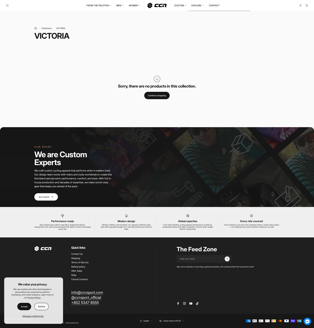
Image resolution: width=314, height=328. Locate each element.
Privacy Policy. (34, 297)
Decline (41, 306)
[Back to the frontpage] (35, 28)
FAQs (73, 275)
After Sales (76, 271)
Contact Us (77, 254)
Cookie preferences (72, 323)
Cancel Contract (79, 279)
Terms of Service (79, 262)
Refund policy (78, 266)
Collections (46, 28)
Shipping (75, 258)
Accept (24, 306)
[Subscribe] (227, 258)
